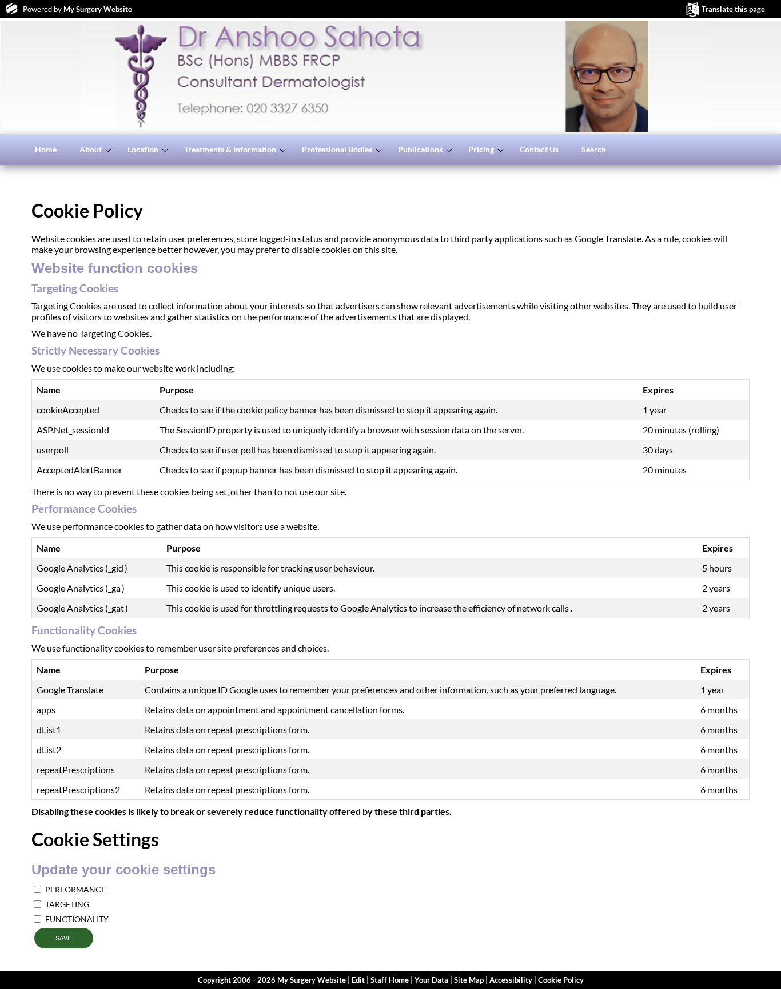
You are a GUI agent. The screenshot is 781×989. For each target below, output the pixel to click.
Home (46, 149)
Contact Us (539, 149)
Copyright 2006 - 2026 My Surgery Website (272, 979)
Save (63, 938)
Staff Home (389, 979)
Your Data (431, 979)
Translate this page (733, 9)
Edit (358, 979)
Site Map (469, 979)
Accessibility (510, 979)
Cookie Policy (561, 979)
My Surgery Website (97, 9)
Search (593, 149)
